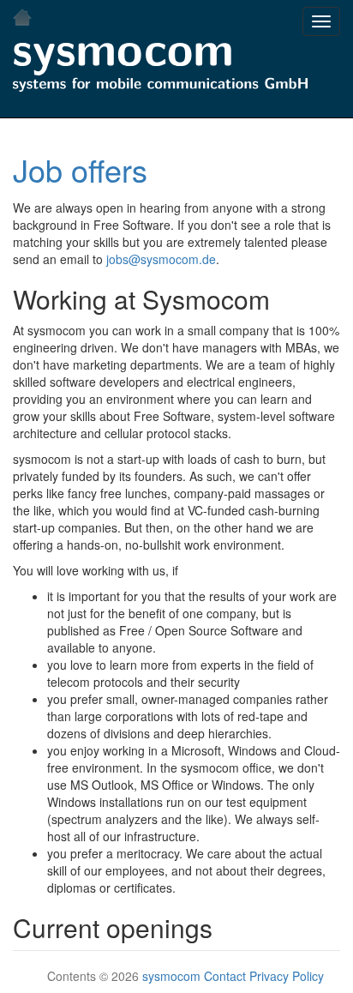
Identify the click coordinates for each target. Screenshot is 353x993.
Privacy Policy (286, 975)
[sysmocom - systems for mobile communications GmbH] (160, 69)
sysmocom (171, 975)
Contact (225, 975)
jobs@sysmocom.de (161, 259)
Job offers (80, 169)
